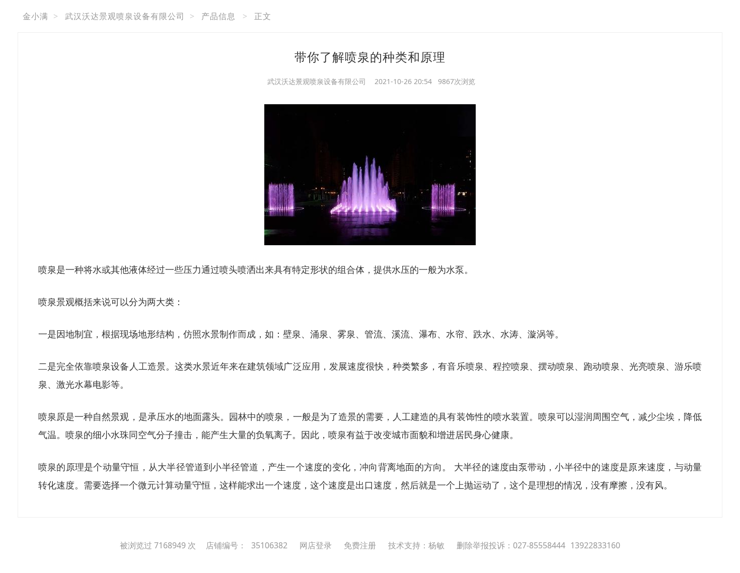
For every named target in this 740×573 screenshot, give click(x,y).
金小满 (35, 16)
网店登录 (316, 545)
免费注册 (360, 545)
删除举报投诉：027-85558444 (511, 545)
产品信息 (218, 16)
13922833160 (595, 545)
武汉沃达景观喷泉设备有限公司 (125, 16)
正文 (262, 16)
